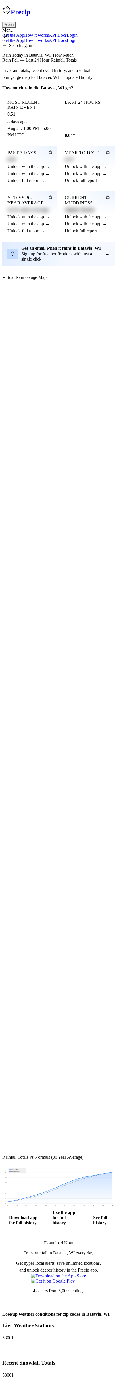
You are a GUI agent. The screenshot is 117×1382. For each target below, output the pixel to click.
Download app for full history (23, 1220)
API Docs (58, 35)
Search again (20, 45)
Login (72, 35)
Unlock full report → (26, 180)
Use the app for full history (64, 1217)
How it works (36, 35)
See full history (100, 1220)
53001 (8, 1337)
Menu (9, 24)
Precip (20, 12)
